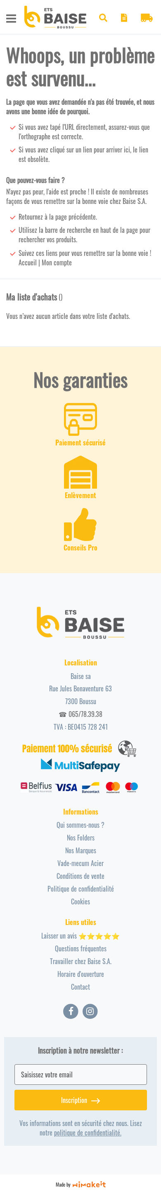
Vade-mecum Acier (80, 863)
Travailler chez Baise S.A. (80, 961)
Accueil (28, 262)
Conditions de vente (80, 876)
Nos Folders (81, 838)
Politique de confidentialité (80, 889)
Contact (80, 987)
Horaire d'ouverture (80, 974)
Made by (63, 1184)
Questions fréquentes (81, 948)
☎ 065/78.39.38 (80, 714)
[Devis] (124, 19)
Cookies (80, 901)
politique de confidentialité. (87, 1133)
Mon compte (57, 262)
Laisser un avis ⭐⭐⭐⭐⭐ (80, 936)
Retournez (31, 217)
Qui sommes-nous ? (80, 825)
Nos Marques (80, 850)
